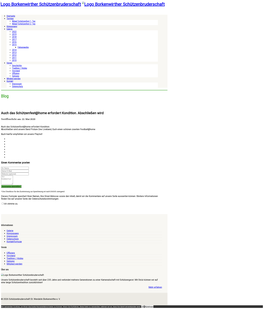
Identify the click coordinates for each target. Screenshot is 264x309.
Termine (10, 18)
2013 (14, 52)
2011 (14, 57)
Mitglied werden (13, 78)
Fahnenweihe (23, 47)
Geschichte (17, 65)
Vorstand (16, 70)
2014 (14, 50)
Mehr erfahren (155, 287)
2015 (14, 44)
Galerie (10, 29)
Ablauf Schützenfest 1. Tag (23, 21)
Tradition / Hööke (19, 68)
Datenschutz (17, 86)
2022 (14, 31)
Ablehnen (149, 306)
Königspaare (12, 26)
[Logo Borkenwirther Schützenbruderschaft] (123, 4)
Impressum (17, 84)
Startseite (11, 16)
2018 (14, 37)
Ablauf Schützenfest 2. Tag (23, 24)
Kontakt (10, 81)
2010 (14, 60)
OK (142, 306)
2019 (14, 34)
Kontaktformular (14, 241)
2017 (14, 39)
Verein (9, 63)
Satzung (15, 76)
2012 (14, 55)
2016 (14, 42)
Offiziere (15, 73)
